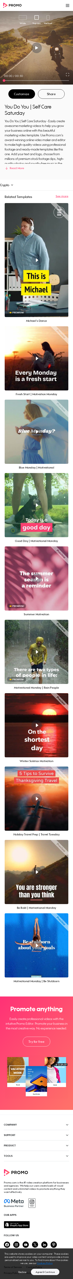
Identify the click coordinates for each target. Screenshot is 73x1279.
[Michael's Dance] (36, 260)
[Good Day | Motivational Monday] (36, 505)
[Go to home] (13, 5)
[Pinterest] (54, 1245)
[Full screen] (67, 74)
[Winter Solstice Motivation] (36, 725)
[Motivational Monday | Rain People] (36, 652)
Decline (22, 1272)
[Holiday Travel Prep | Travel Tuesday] (36, 799)
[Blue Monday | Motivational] (36, 432)
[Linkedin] (44, 1245)
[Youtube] (26, 1245)
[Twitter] (35, 1245)
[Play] (36, 48)
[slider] (4, 80)
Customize (21, 94)
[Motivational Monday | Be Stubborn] (36, 945)
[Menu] (67, 5)
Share (51, 94)
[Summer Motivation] (36, 578)
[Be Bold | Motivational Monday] (36, 872)
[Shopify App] (36, 1224)
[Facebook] (14, 1203)
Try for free (36, 1042)
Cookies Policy (45, 1263)
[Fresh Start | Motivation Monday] (36, 358)
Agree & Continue (45, 1272)
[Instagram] (31, 1203)
